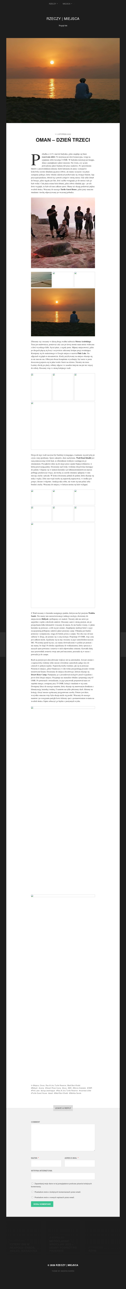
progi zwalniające (48, 1090)
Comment (35, 1122)
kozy (65, 1088)
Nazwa (35, 1158)
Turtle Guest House (39, 1093)
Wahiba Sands (75, 1093)
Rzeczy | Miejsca (63, 18)
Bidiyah (35, 1088)
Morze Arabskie (80, 1088)
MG (70, 1088)
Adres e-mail (71, 1158)
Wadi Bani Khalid (73, 1085)
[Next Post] (123, 644)
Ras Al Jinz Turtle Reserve (56, 1085)
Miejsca (66, 3)
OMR (90, 1088)
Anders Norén (67, 1271)
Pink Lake (36, 1090)
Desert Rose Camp (53, 1088)
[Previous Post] (3, 644)
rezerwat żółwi (85, 1090)
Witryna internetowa (41, 1170)
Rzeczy (52, 3)
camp (42, 1088)
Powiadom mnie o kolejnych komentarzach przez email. (58, 1192)
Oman (42, 1085)
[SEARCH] (78, 4)
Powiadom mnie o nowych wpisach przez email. (54, 1197)
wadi (51, 1093)
